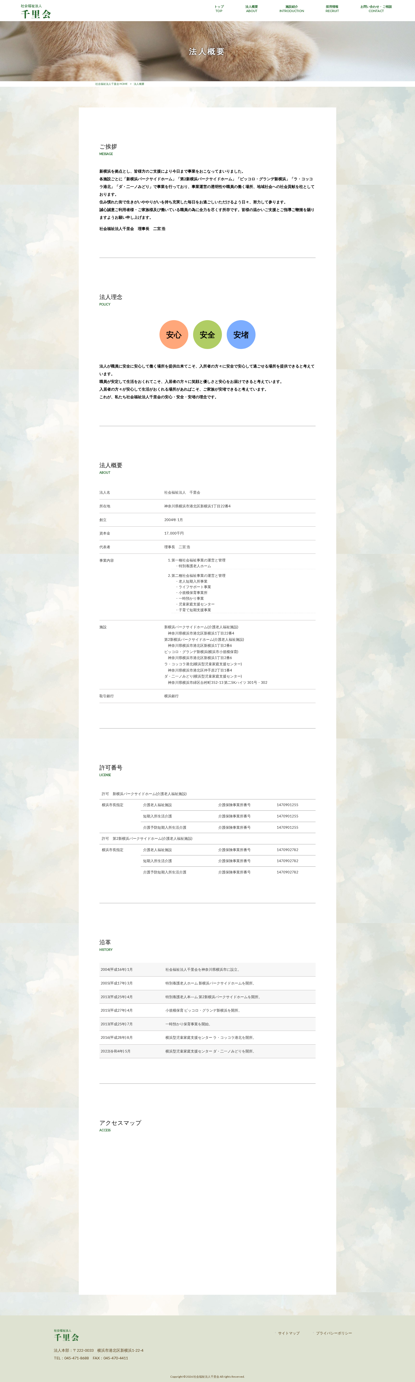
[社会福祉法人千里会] (36, 17)
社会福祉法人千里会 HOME (111, 83)
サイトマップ (289, 1333)
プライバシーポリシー (334, 1333)
